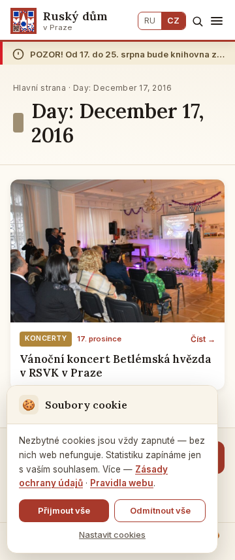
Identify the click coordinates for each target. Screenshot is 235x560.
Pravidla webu (121, 483)
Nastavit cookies (112, 534)
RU (149, 20)
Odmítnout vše (160, 510)
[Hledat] (197, 21)
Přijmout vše (64, 510)
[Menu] (217, 21)
